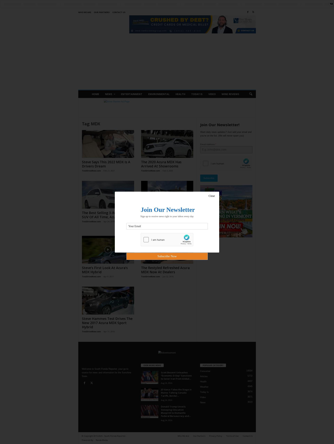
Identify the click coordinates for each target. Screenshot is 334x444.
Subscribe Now (167, 256)
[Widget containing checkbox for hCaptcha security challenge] (167, 239)
